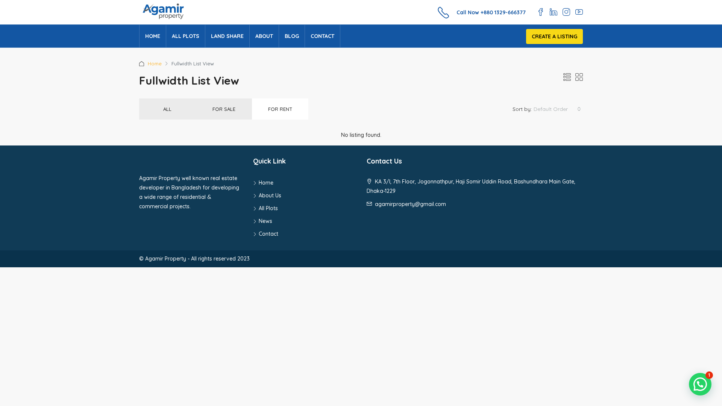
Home (152, 36)
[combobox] (557, 109)
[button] (700, 384)
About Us (270, 195)
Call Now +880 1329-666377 (491, 12)
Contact (322, 36)
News (265, 221)
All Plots (185, 36)
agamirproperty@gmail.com (410, 204)
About (264, 36)
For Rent (280, 109)
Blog (292, 36)
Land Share (227, 36)
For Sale (223, 109)
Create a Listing (554, 36)
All (167, 109)
